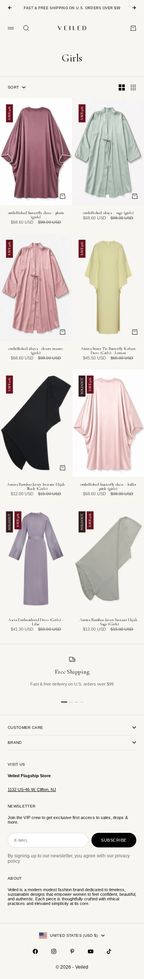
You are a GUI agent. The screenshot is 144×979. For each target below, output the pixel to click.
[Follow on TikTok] (109, 951)
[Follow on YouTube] (91, 951)
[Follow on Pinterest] (72, 951)
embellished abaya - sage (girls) (108, 213)
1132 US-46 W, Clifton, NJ (32, 789)
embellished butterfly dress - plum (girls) (36, 215)
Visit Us (16, 764)
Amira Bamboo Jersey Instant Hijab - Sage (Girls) (108, 622)
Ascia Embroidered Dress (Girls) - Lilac (35, 622)
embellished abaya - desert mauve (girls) (35, 351)
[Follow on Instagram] (54, 951)
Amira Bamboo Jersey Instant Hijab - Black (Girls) (36, 487)
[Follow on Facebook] (35, 951)
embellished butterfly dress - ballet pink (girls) (108, 487)
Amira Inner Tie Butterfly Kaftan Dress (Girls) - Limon (108, 351)
